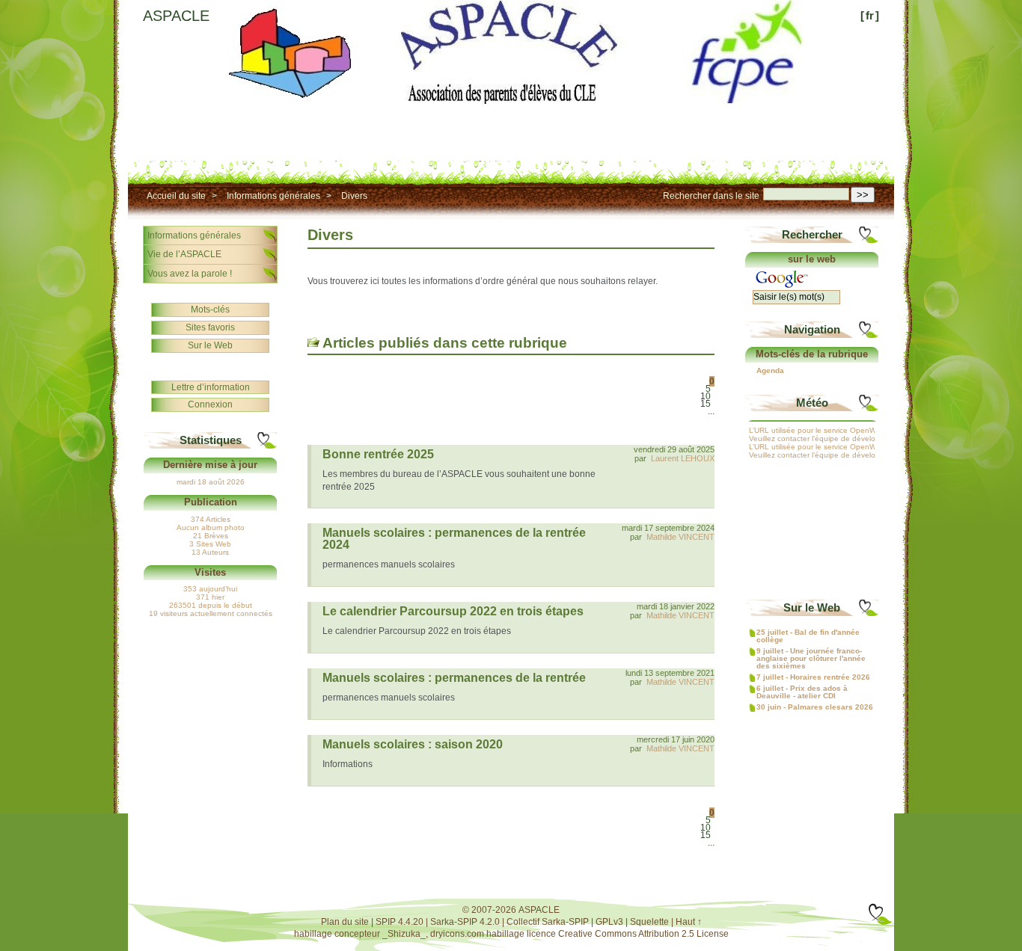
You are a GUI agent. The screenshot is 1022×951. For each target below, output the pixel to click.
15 (705, 403)
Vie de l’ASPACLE (184, 254)
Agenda (770, 371)
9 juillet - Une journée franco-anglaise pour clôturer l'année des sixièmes (811, 658)
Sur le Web (210, 345)
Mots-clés (210, 309)
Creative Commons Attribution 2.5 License (643, 934)
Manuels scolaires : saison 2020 (412, 744)
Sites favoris (210, 327)
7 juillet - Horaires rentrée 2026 (813, 677)
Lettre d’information (210, 387)
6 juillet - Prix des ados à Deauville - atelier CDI (802, 692)
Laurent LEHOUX (683, 458)
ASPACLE (176, 15)
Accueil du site (176, 196)
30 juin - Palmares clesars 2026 (814, 707)
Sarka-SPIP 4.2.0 (465, 922)
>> (863, 194)
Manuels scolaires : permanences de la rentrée (454, 677)
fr (870, 15)
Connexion (210, 404)
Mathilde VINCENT (680, 536)
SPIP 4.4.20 (399, 922)
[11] (711, 418)
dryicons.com (457, 934)
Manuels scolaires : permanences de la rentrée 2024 (454, 538)
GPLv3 (609, 922)
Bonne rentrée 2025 (378, 454)
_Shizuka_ (404, 934)
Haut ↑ (689, 922)
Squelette (649, 922)
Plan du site (345, 922)
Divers (354, 196)
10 (705, 396)
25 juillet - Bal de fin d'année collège (808, 636)
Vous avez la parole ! (189, 273)
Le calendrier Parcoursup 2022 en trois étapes (453, 611)
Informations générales (273, 196)
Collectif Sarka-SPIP (548, 922)
